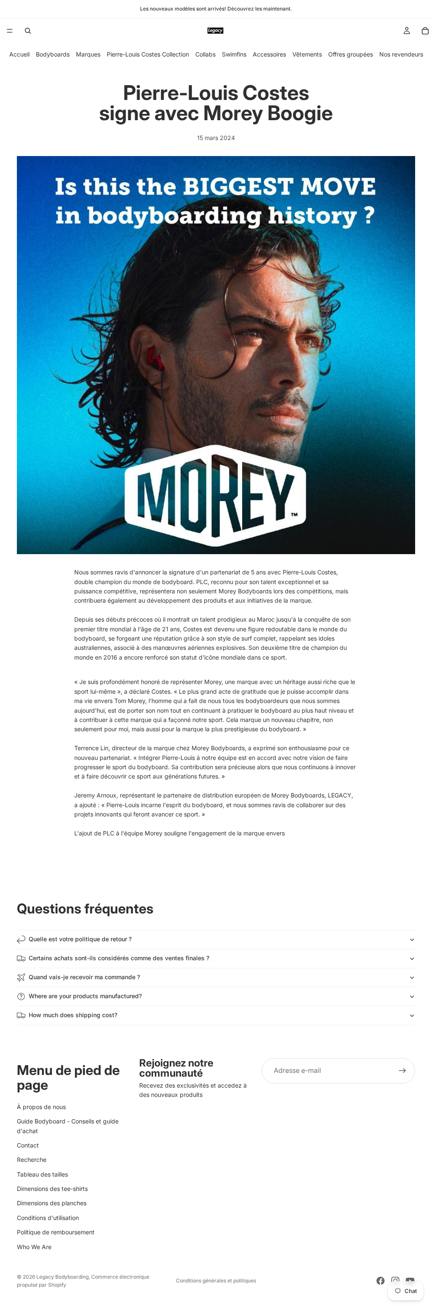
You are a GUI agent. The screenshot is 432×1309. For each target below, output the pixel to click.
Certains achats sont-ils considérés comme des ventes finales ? (119, 958)
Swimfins (234, 54)
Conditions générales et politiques (216, 1280)
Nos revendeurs (401, 54)
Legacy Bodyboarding (62, 1277)
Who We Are (34, 1246)
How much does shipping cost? (73, 1014)
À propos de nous (41, 1106)
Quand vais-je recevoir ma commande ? (84, 976)
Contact (28, 1145)
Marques (88, 54)
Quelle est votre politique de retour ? (80, 939)
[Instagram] (395, 1281)
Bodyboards (53, 54)
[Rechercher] (28, 31)
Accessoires (269, 54)
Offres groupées (350, 54)
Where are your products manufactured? (85, 995)
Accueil (19, 54)
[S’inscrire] (402, 1071)
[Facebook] (380, 1281)
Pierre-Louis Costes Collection (148, 54)
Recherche (31, 1159)
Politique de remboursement (55, 1232)
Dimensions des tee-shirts (52, 1188)
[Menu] (9, 30)
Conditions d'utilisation (48, 1217)
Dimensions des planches (51, 1203)
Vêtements (307, 54)
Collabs (205, 54)
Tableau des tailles (42, 1173)
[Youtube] (410, 1281)
